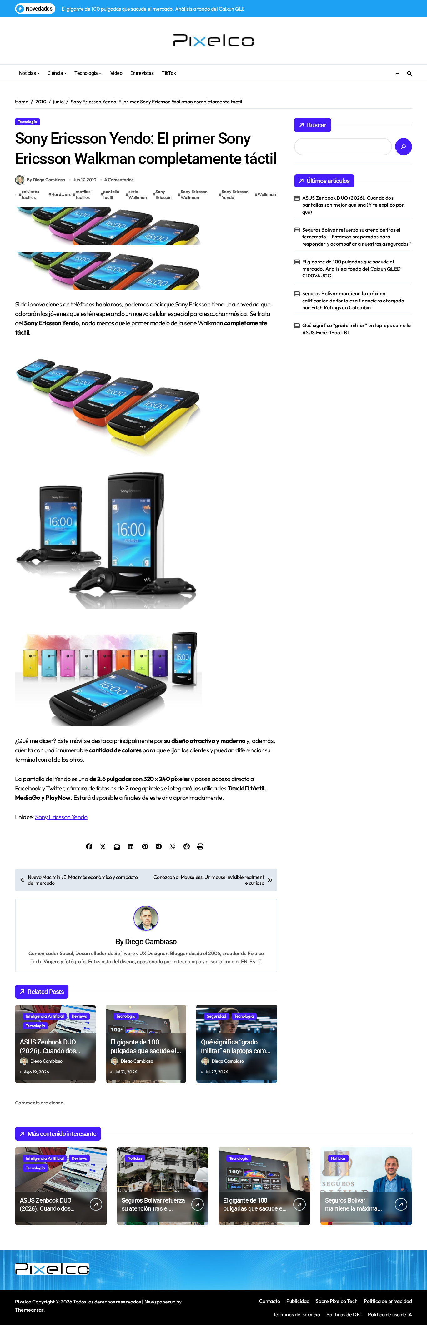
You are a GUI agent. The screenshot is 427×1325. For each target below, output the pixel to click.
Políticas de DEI (343, 1314)
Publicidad (297, 1301)
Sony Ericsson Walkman (194, 195)
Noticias (27, 73)
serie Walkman (137, 195)
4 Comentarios (118, 179)
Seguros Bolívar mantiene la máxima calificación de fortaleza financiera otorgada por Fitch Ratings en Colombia (353, 300)
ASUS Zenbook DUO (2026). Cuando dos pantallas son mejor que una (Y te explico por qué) (353, 205)
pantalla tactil (111, 195)
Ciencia (55, 73)
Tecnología (86, 73)
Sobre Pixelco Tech (337, 1301)
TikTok (169, 73)
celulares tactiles (30, 195)
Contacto (269, 1301)
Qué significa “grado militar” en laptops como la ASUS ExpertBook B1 (235, 1051)
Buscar (316, 125)
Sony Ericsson (163, 195)
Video (115, 73)
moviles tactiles (83, 195)
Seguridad (216, 1016)
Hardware (61, 194)
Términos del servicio (296, 1314)
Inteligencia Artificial (45, 1016)
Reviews (79, 1016)
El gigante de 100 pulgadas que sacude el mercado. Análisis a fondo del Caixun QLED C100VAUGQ (351, 268)
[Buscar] (403, 146)
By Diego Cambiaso (46, 179)
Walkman (267, 194)
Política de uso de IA (389, 1314)
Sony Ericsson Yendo (235, 195)
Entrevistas (142, 73)
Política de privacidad (388, 1301)
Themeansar (29, 1310)
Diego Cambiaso (151, 941)
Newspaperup (159, 1301)
